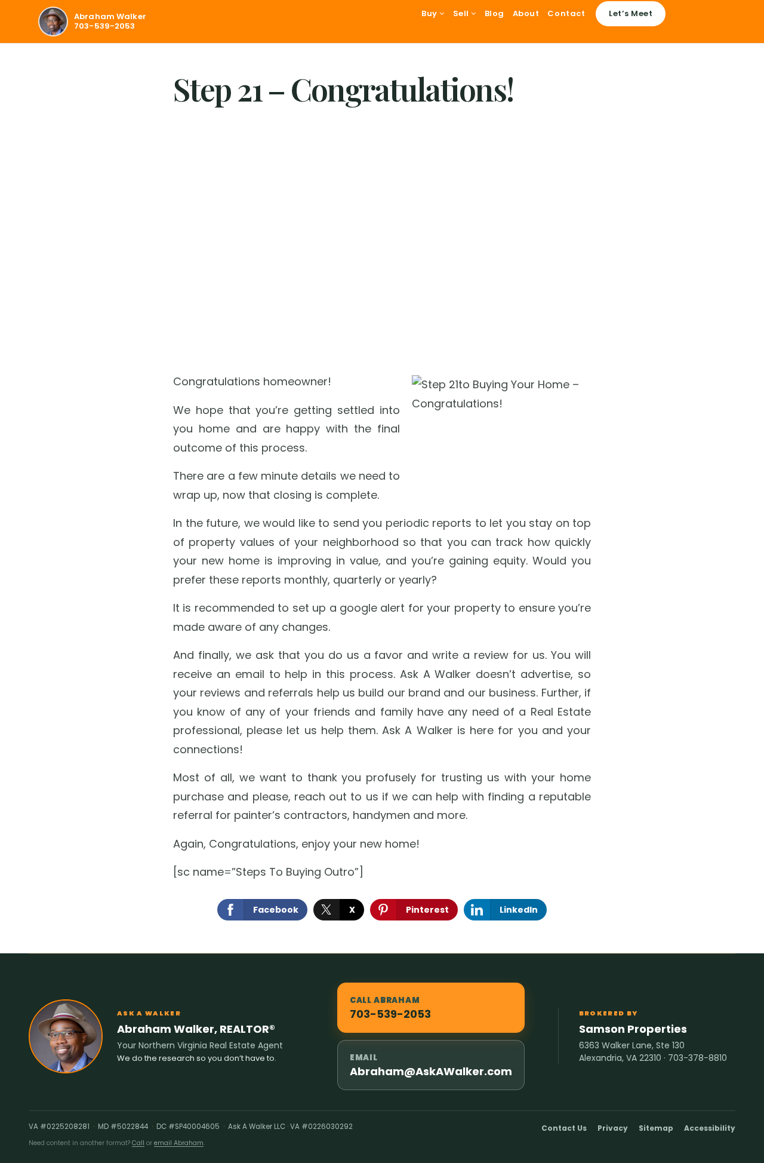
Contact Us (564, 1128)
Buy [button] (430, 13)
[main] (382, 498)
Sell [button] (462, 13)
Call (138, 1143)
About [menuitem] (526, 13)
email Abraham (179, 1143)
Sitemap (656, 1128)
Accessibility (709, 1128)
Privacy (612, 1128)
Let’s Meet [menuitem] (630, 13)
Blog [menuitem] (494, 13)
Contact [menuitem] (566, 13)
